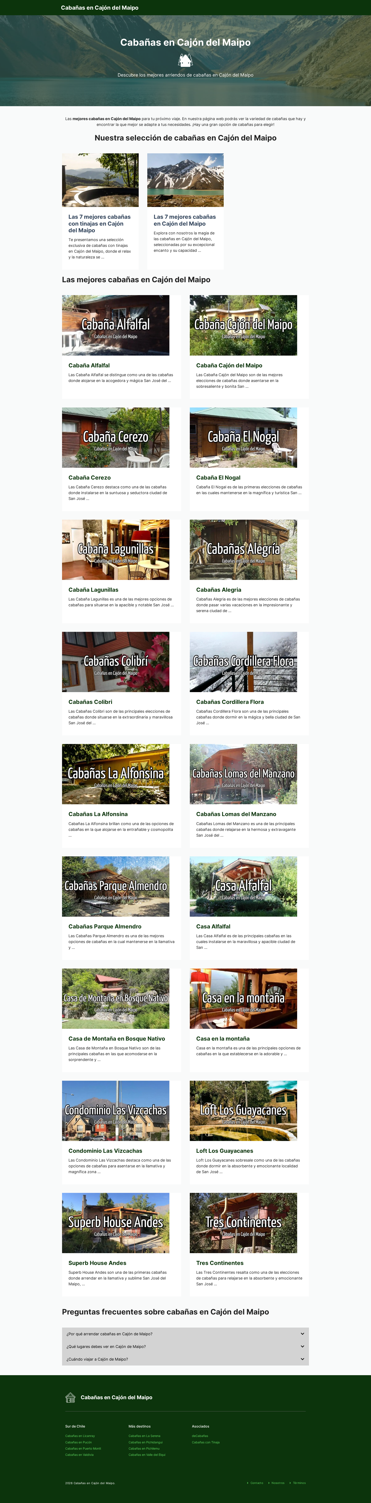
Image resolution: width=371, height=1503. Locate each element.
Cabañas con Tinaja (206, 1442)
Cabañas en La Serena (144, 1436)
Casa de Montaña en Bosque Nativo (116, 1038)
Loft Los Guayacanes (224, 1150)
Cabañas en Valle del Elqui (147, 1454)
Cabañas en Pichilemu (144, 1448)
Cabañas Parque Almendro (104, 926)
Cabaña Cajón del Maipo (229, 365)
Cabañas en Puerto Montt (83, 1448)
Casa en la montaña (223, 1038)
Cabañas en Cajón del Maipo (99, 7)
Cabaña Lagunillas (93, 589)
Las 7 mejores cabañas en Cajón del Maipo (185, 220)
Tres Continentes (220, 1263)
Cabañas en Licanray (80, 1436)
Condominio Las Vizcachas (105, 1150)
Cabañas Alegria (218, 589)
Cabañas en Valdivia (79, 1454)
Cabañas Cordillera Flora (230, 702)
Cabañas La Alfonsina (98, 814)
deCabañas (200, 1436)
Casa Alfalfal (213, 926)
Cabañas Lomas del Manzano (236, 814)
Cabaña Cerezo (89, 477)
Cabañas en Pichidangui (146, 1442)
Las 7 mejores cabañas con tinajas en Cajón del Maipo (99, 223)
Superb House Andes (97, 1263)
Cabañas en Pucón (78, 1442)
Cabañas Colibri (90, 702)
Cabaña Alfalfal (89, 365)
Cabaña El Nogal (218, 477)
